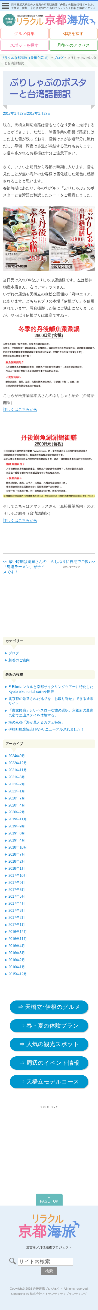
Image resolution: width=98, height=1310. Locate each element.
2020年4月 (16, 805)
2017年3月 (16, 911)
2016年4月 (16, 946)
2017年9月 (16, 883)
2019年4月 (16, 840)
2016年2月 (16, 960)
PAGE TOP (49, 1200)
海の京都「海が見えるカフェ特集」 (36, 722)
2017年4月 (16, 903)
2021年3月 (16, 777)
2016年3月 (16, 953)
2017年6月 (16, 890)
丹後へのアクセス (73, 45)
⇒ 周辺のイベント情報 (49, 1063)
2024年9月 (16, 756)
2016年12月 (17, 932)
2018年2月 (16, 861)
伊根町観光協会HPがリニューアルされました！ (46, 729)
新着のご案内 (19, 660)
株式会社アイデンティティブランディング (58, 1293)
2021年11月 (17, 770)
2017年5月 (16, 896)
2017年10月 (17, 876)
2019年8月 (16, 833)
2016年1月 (16, 967)
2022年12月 (17, 763)
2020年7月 (16, 798)
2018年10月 (17, 847)
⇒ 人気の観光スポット (49, 1044)
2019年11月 (17, 819)
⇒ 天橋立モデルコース (49, 1081)
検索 (49, 1271)
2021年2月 (16, 784)
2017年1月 (16, 925)
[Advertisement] (50, 605)
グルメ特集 (24, 33)
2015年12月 (17, 974)
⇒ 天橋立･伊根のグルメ (49, 1007)
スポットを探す (24, 45)
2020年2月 (16, 812)
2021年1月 (16, 791)
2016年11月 (17, 939)
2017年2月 (16, 918)
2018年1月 (16, 868)
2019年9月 (16, 826)
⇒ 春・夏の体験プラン (49, 1025)
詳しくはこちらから (20, 409)
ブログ (13, 653)
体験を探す (73, 33)
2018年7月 (16, 854)
